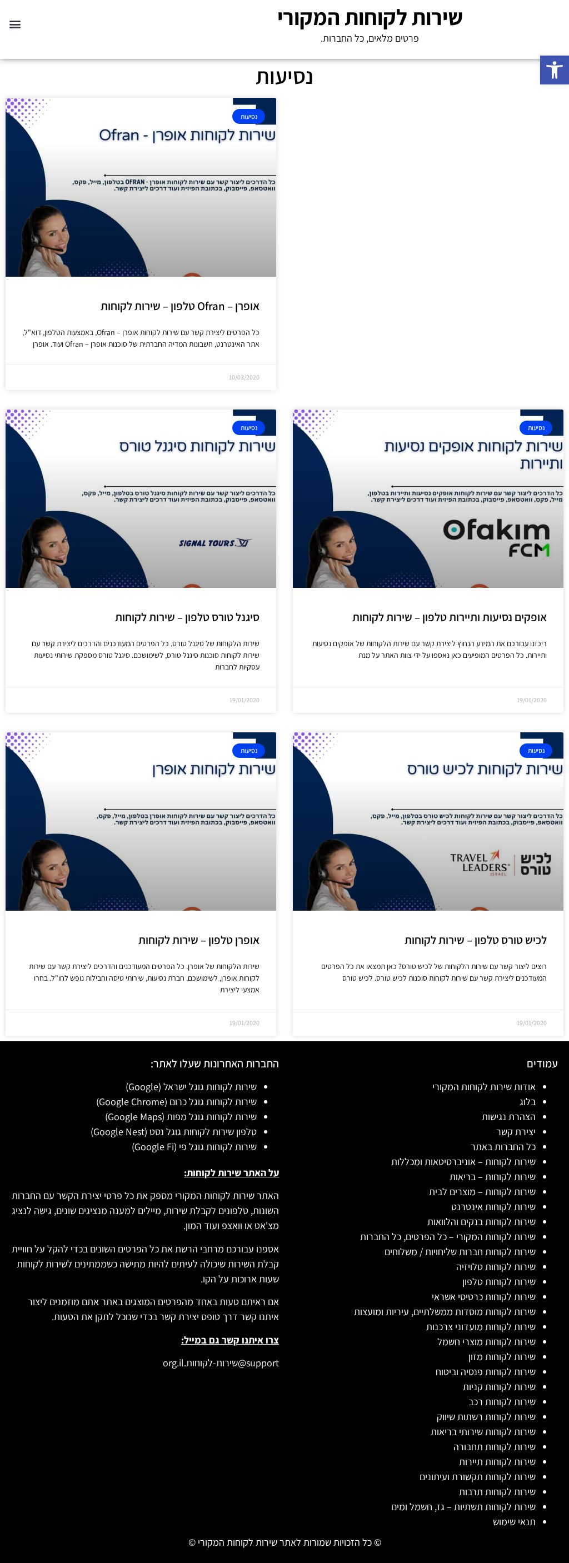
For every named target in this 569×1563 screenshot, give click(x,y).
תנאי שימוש (514, 1521)
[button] (554, 70)
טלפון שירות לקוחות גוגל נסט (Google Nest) (174, 1131)
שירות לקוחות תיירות (497, 1461)
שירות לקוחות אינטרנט (493, 1206)
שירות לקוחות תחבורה (494, 1446)
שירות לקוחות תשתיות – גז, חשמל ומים (463, 1506)
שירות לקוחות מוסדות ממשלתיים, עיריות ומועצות (445, 1311)
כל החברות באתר (503, 1146)
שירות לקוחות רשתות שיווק (486, 1416)
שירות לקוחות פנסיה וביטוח (486, 1371)
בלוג (528, 1101)
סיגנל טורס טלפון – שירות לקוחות (187, 617)
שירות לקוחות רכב (502, 1401)
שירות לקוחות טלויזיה (496, 1266)
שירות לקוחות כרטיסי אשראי (484, 1296)
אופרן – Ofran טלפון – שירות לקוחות (180, 305)
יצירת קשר (516, 1131)
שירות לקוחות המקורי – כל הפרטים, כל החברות (448, 1236)
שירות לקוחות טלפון (499, 1281)
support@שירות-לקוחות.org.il (221, 1362)
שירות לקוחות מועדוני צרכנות (481, 1326)
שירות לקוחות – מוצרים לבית (482, 1191)
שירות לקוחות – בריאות (493, 1176)
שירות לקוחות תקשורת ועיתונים (478, 1476)
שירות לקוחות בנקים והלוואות (481, 1221)
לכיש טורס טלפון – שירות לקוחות (476, 939)
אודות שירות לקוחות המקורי (484, 1086)
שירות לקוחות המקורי (370, 16)
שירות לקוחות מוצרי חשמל (486, 1341)
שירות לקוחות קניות (499, 1386)
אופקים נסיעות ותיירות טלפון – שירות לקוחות (449, 617)
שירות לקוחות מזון (502, 1356)
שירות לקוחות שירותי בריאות (483, 1431)
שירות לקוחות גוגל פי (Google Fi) (194, 1146)
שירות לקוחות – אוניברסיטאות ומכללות (463, 1161)
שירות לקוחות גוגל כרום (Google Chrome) (176, 1101)
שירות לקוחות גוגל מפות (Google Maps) (181, 1116)
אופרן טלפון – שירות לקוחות (198, 939)
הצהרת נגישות (509, 1116)
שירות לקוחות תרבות (497, 1491)
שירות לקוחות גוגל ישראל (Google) (191, 1086)
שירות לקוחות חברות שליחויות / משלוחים (460, 1251)
